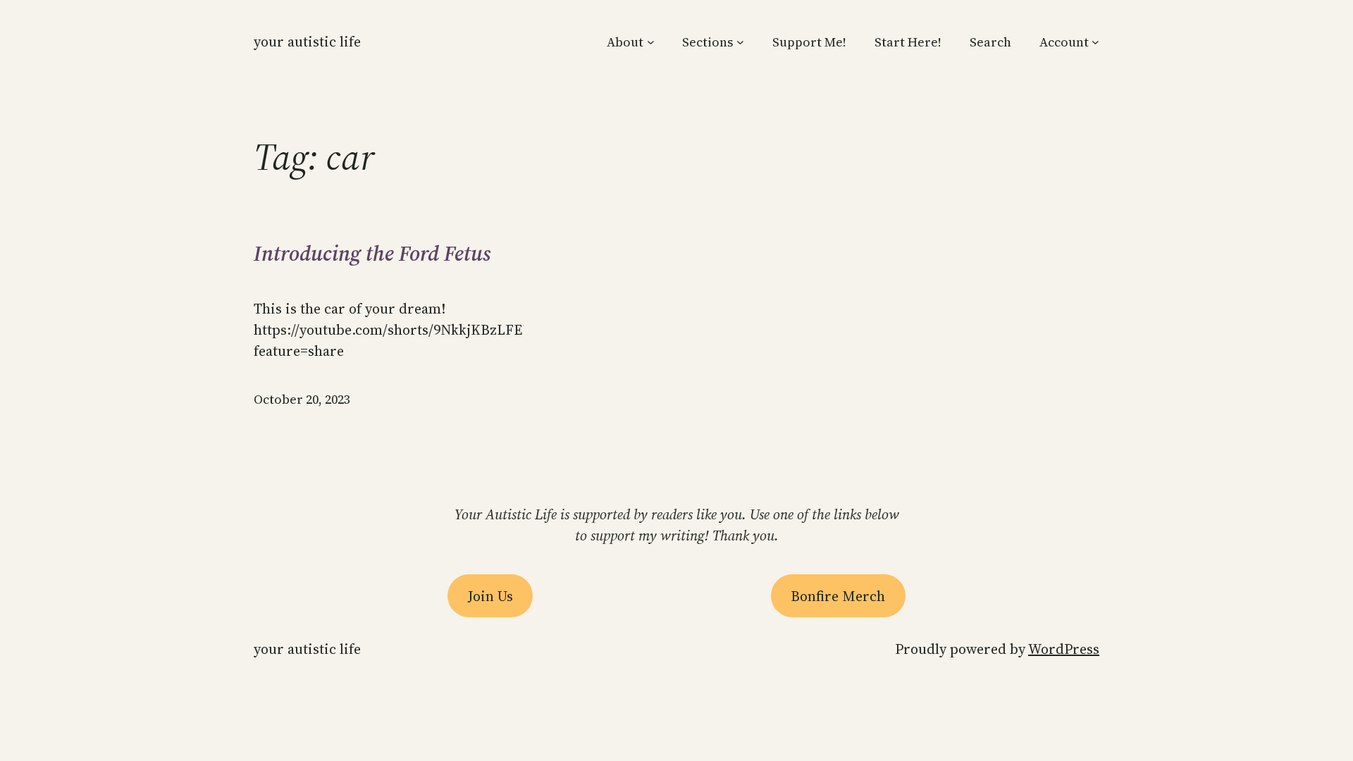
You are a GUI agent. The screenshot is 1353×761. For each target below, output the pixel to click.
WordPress (1063, 649)
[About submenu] (651, 42)
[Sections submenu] (740, 42)
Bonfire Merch (838, 596)
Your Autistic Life (307, 41)
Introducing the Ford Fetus (372, 253)
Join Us (490, 596)
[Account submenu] (1095, 42)
